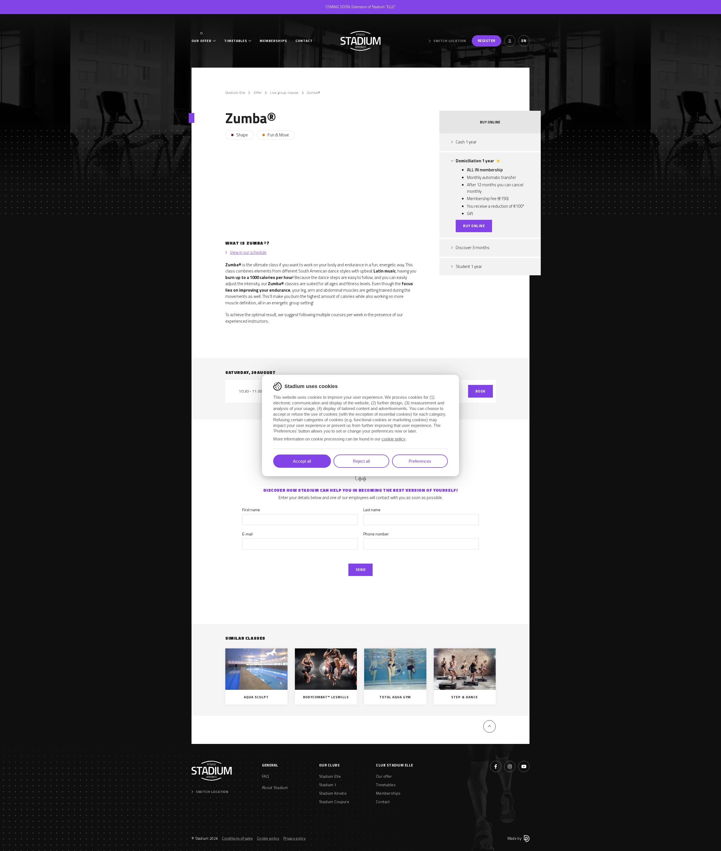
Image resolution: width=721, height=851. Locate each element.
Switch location (449, 40)
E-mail (247, 534)
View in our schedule (248, 252)
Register (486, 40)
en (523, 40)
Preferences (420, 461)
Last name (371, 510)
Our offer (202, 40)
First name (251, 510)
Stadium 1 (328, 785)
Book (480, 391)
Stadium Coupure (334, 802)
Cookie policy (268, 838)
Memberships (273, 40)
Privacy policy (294, 838)
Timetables (235, 40)
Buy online (474, 226)
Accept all (302, 461)
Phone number (376, 534)
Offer (257, 92)
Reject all (361, 461)
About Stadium (275, 787)
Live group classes (284, 92)
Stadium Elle (235, 92)
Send (360, 569)
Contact (304, 40)
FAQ (265, 776)
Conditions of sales (237, 838)
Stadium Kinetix (333, 793)
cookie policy (393, 438)
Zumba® (314, 92)
